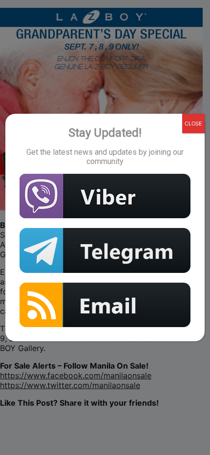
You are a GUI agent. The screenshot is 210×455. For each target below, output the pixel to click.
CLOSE (193, 123)
